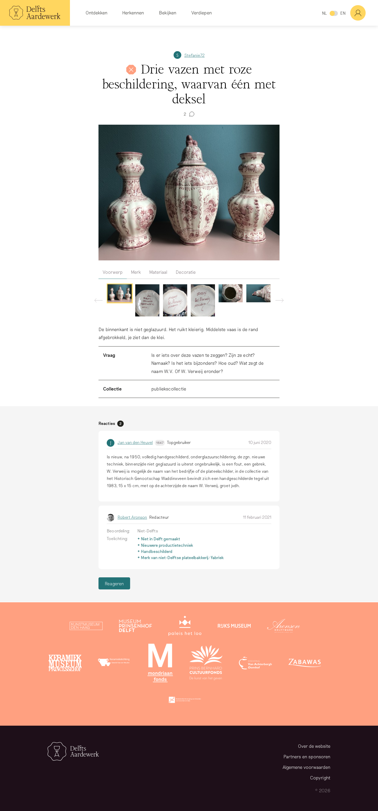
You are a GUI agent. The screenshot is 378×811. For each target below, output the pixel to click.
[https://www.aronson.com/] (283, 626)
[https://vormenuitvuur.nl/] (185, 700)
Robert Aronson (132, 517)
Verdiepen (201, 12)
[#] (364, 13)
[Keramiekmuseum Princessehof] (65, 663)
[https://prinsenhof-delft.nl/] (135, 626)
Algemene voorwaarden (306, 767)
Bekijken (167, 12)
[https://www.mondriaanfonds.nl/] (160, 663)
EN (343, 13)
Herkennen (133, 12)
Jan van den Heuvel (141, 442)
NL (324, 13)
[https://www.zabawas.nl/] (304, 663)
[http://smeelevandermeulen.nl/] (114, 663)
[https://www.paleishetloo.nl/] (185, 626)
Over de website (314, 746)
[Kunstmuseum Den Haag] (86, 626)
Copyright (320, 777)
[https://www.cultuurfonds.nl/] (206, 663)
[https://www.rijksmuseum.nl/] (234, 626)
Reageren (114, 583)
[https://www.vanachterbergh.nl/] (255, 663)
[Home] (35, 13)
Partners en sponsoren (306, 756)
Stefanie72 (194, 55)
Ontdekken (96, 12)
